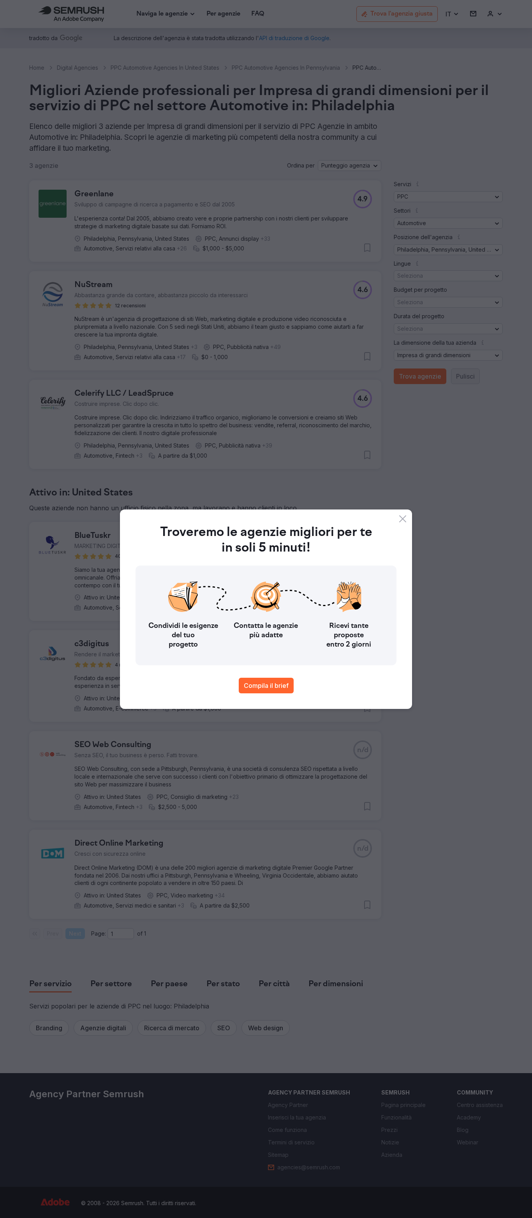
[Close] (402, 518)
